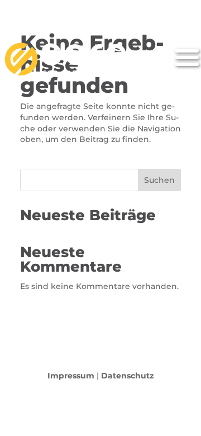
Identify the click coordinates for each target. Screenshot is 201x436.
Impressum (70, 376)
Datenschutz (127, 376)
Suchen (159, 180)
